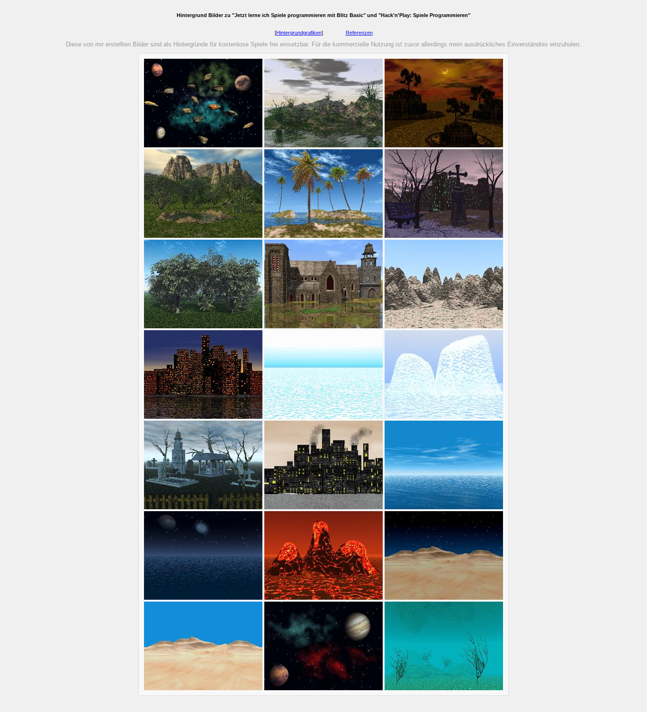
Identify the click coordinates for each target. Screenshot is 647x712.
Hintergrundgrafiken (299, 33)
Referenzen (359, 33)
